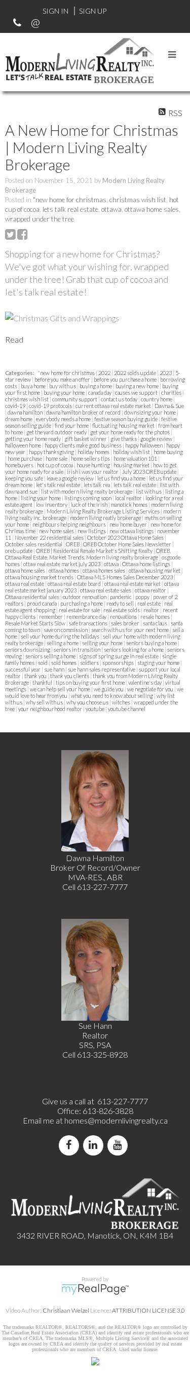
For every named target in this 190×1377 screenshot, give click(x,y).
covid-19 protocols (51, 405)
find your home (72, 425)
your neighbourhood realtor (50, 708)
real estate (149, 603)
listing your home (41, 498)
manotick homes (129, 504)
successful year (23, 669)
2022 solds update (135, 372)
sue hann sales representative (102, 669)
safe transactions (88, 623)
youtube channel (126, 708)
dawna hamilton (26, 412)
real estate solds (122, 610)
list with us (149, 491)
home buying (168, 452)
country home (157, 399)
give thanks (124, 438)
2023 (166, 372)
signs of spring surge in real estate (119, 656)
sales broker (125, 623)
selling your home (103, 643)
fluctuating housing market (124, 425)
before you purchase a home (126, 379)
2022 (104, 372)
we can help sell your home (60, 689)
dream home (19, 419)
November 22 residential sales (50, 537)
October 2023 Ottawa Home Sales (126, 537)
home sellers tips (91, 458)
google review (156, 438)
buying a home (96, 386)
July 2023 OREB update (149, 471)
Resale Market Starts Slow (35, 623)
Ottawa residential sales (32, 596)
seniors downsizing (28, 649)
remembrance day (86, 616)
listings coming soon (88, 498)
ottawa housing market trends (39, 577)
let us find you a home (121, 478)
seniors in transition (77, 649)
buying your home (65, 392)
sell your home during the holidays (60, 636)
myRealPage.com (95, 1289)
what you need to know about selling (112, 695)
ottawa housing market (155, 570)
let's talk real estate (58, 484)
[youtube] (119, 1145)
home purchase (25, 458)
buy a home (34, 386)
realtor (151, 610)
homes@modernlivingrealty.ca (116, 1120)
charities (171, 392)
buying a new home (138, 386)
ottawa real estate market (133, 583)
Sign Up (92, 11)
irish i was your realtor (93, 471)
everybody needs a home (64, 419)
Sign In (55, 11)
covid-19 (15, 405)
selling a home (63, 643)
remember (51, 616)
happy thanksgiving (52, 452)
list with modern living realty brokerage (87, 491)
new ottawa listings (132, 531)
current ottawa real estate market (113, 405)
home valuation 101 (135, 458)
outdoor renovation (85, 596)
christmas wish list (137, 200)
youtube (95, 708)
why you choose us (87, 702)
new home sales (57, 531)
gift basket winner (86, 438)
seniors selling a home (51, 656)
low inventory (52, 504)
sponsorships (118, 662)
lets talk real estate (70, 209)
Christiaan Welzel (66, 1310)
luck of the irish (89, 504)
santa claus (155, 623)
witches (121, 702)
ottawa (111, 209)
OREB (73, 544)
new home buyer (128, 524)
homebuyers (19, 465)
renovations (124, 616)
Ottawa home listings (146, 564)
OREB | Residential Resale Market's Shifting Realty (95, 550)
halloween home (23, 445)
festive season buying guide (126, 419)
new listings (92, 531)
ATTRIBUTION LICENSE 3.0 (148, 1310)
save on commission (66, 629)
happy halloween (144, 445)
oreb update (19, 550)
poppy (142, 596)
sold (43, 662)
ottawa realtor (151, 590)
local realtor (129, 498)
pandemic (121, 596)
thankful (42, 682)
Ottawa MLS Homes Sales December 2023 (125, 577)
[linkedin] (95, 1145)
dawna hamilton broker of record (84, 412)
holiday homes (94, 452)
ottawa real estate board (75, 583)
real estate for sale (80, 610)
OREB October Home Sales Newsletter (127, 544)
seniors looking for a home (134, 649)
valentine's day (145, 682)
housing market (131, 465)
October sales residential (34, 544)
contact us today (119, 399)
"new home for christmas (69, 200)
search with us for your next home (130, 629)
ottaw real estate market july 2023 (62, 564)
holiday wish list (132, 452)
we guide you (109, 689)
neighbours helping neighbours (69, 524)
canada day (100, 392)
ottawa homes (64, 570)
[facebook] (71, 1145)
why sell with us (45, 702)
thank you (36, 676)
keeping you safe (24, 478)
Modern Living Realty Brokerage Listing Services (104, 511)
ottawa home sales (152, 209)
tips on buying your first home (91, 682)
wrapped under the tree (39, 219)
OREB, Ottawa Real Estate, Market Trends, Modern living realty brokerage (88, 554)
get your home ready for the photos (130, 432)
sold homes (64, 662)
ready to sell (120, 603)
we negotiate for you (150, 689)
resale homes (155, 616)
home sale (57, 458)
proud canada (42, 603)
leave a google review (71, 478)
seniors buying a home (152, 643)
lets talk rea (97, 484)
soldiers (90, 662)
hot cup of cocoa (55, 465)
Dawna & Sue (169, 405)
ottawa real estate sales (106, 590)
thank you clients (70, 676)
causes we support (137, 392)
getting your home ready (33, 438)
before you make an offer (62, 379)
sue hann (54, 669)
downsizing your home (150, 412)
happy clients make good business (84, 445)
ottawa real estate (25, 583)
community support (75, 399)
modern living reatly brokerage (106, 517)
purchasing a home (82, 603)
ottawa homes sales (104, 570)
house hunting (94, 465)
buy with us (63, 386)
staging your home (158, 662)
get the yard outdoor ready (57, 432)
